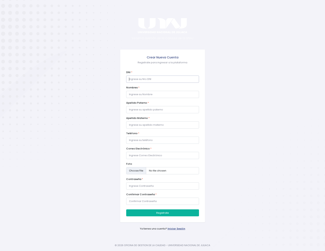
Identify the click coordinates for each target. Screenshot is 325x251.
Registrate (162, 213)
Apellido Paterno (137, 103)
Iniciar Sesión (176, 228)
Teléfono (132, 133)
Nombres (133, 87)
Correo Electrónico (139, 148)
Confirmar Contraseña (141, 194)
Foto (129, 164)
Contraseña (134, 179)
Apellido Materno (138, 118)
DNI (129, 72)
